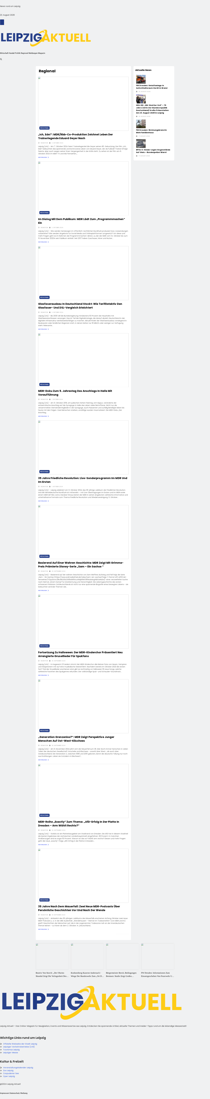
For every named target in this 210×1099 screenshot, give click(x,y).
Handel (12, 53)
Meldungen (33, 53)
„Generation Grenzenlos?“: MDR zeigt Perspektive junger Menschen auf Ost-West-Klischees (76, 739)
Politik (17, 53)
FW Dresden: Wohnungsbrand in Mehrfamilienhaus (151, 131)
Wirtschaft (4, 53)
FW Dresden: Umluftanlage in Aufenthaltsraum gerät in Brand (151, 86)
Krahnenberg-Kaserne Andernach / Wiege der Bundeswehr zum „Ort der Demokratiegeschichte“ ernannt (52, 976)
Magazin (41, 53)
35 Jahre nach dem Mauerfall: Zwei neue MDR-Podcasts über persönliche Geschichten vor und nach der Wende (79, 908)
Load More (121, 936)
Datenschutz (15, 1093)
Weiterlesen (42, 157)
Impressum (4, 1093)
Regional (24, 53)
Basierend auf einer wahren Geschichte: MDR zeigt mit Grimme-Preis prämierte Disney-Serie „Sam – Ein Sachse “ (80, 564)
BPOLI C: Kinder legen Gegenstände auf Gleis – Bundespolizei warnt (153, 151)
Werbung (23, 1093)
